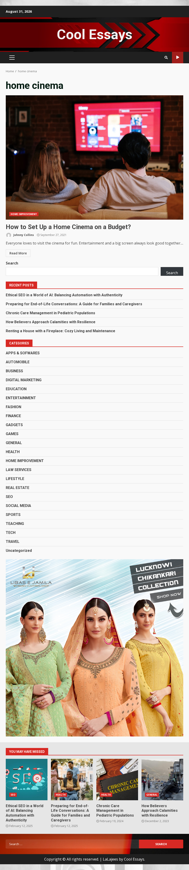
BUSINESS (14, 371)
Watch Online (177, 57)
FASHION (13, 407)
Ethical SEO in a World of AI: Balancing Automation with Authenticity (64, 295)
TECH (10, 532)
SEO (9, 497)
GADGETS (14, 425)
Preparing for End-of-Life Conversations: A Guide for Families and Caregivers (74, 304)
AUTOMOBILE (18, 362)
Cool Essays (94, 34)
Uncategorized (19, 550)
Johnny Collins (23, 235)
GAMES (12, 434)
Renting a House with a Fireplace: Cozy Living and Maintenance (60, 331)
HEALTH (13, 452)
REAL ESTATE (17, 488)
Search (12, 263)
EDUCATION (16, 389)
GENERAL (14, 443)
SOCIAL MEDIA (18, 505)
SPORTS (13, 514)
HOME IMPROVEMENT (24, 214)
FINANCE (13, 416)
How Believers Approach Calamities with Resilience (50, 322)
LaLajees (110, 859)
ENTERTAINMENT (21, 398)
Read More (18, 253)
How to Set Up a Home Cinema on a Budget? (94, 157)
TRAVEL (12, 541)
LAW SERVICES (18, 470)
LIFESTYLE (15, 479)
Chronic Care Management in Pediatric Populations (50, 313)
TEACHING (15, 523)
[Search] (166, 57)
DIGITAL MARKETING (23, 380)
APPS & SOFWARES (23, 353)
